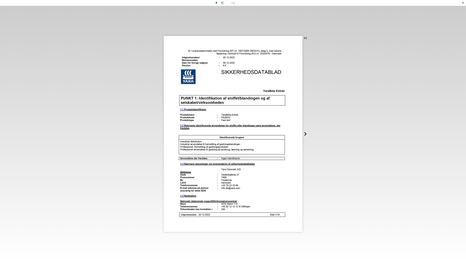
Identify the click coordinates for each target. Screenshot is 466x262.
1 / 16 (233, 3)
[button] (216, 3)
